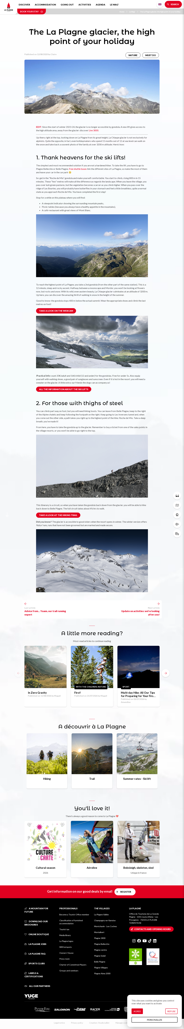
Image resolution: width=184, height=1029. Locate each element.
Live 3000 (93, 130)
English (159, 4)
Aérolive (92, 867)
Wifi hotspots (65, 947)
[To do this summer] (177, 496)
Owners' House (66, 953)
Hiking (47, 778)
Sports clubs (36, 963)
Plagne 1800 (99, 938)
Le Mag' (114, 4)
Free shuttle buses (78, 168)
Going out (67, 4)
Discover (24, 4)
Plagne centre (100, 950)
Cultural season (45, 867)
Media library (65, 935)
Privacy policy (77, 1023)
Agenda (100, 4)
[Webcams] (177, 515)
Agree (137, 1011)
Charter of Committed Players (72, 964)
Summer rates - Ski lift (137, 778)
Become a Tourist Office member (74, 914)
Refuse (171, 1011)
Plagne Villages (101, 967)
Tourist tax (64, 929)
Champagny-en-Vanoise (105, 920)
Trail (92, 778)
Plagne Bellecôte (101, 944)
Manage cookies (123, 1023)
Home (121, 12)
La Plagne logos (66, 941)
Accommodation (45, 4)
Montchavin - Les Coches (105, 926)
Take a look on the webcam (56, 310)
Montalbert (99, 932)
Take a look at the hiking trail (58, 515)
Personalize (154, 1019)
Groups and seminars (68, 970)
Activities (84, 4)
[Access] (177, 534)
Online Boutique (38, 934)
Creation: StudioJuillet (99, 1023)
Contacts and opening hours (152, 929)
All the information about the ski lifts (63, 389)
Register (125, 891)
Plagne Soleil (100, 956)
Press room (64, 959)
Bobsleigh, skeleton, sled (138, 867)
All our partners (39, 986)
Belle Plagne (99, 961)
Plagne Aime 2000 (102, 973)
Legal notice (59, 1023)
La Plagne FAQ (36, 953)
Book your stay (29, 11)
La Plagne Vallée (101, 914)
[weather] (177, 524)
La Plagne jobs (37, 944)
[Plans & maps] (177, 505)
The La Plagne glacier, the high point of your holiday (160, 12)
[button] (166, 673)
